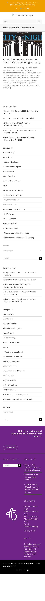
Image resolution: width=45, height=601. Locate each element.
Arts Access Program (13, 328)
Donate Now (11, 3)
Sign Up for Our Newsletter (27, 3)
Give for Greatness (12, 361)
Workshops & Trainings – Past (16, 395)
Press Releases (10, 366)
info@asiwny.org (28, 5)
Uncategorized (10, 385)
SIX (14, 566)
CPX (6, 347)
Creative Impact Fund (13, 352)
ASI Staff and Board (12, 343)
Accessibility (9, 314)
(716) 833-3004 (15, 5)
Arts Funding (9, 338)
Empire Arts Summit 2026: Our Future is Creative (33, 467)
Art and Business (11, 324)
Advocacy (8, 319)
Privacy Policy (29, 531)
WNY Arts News (11, 390)
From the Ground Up (13, 357)
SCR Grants (9, 376)
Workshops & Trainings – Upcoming (19, 399)
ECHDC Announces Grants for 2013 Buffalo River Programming (22, 61)
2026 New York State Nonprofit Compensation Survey (31, 488)
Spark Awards (10, 380)
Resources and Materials (14, 371)
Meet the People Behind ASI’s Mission (20, 280)
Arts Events (9, 333)
